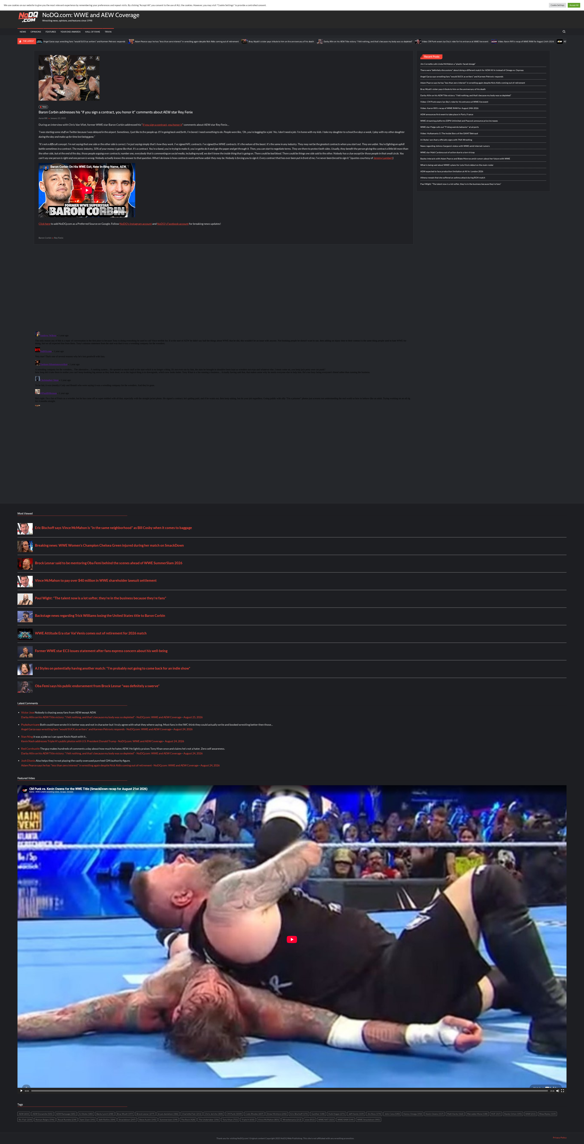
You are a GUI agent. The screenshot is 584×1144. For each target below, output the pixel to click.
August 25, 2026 (193, 717)
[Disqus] (223, 368)
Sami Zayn (87, 1119)
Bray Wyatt (125, 1114)
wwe (310, 1119)
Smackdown (127, 1119)
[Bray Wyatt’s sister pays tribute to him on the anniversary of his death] (120, 41)
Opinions (36, 31)
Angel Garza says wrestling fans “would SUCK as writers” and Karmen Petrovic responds (461, 76)
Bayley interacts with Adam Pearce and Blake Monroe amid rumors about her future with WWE (465, 158)
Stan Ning (27, 736)
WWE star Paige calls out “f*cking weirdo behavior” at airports (449, 127)
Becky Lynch (104, 1114)
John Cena (392, 1114)
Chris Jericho (214, 1114)
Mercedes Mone (477, 1114)
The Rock (188, 1119)
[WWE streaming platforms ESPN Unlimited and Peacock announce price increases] (497, 41)
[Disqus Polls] (224, 288)
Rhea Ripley (547, 1114)
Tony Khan (230, 1119)
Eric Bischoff (299, 1114)
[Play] (21, 1090)
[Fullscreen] (562, 1090)
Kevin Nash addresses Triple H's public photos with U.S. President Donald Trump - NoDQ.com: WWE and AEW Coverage (92, 741)
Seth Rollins (107, 1119)
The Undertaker (209, 1119)
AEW (24, 1114)
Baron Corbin (45, 237)
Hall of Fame (92, 31)
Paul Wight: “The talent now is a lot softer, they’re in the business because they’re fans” (460, 184)
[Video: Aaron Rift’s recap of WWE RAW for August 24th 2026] (369, 41)
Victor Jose (27, 712)
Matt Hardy (455, 1114)
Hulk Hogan (336, 1114)
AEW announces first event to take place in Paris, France (465, 41)
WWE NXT (326, 1119)
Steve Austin (147, 1119)
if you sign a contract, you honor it (162, 124)
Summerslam (168, 1119)
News (23, 31)
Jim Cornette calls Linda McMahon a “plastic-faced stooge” (447, 64)
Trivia (108, 31)
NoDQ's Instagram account (136, 223)
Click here (44, 223)
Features (51, 31)
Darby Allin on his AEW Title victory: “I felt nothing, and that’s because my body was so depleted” (243, 41)
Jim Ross (374, 1114)
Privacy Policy (560, 1137)
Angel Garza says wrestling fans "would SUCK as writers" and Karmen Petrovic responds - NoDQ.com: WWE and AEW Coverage (96, 729)
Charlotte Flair (191, 1114)
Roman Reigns (45, 1119)
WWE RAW (345, 1119)
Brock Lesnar (145, 1114)
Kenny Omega (412, 1114)
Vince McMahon (268, 1119)
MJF (496, 1114)
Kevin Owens (434, 1114)
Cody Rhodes (254, 1114)
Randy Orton (513, 1114)
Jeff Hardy (356, 1114)
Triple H (248, 1119)
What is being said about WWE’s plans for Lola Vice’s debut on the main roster (457, 165)
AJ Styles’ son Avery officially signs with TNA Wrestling (446, 139)
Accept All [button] (574, 5)
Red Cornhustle (30, 748)
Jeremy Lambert (383, 158)
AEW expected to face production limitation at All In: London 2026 (451, 171)
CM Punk (234, 1114)
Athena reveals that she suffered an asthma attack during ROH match (452, 177)
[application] (292, 939)
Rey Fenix (58, 237)
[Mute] (557, 1090)
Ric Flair (25, 1119)
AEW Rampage (65, 1114)
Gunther (318, 1114)
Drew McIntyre (277, 1114)
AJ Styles (86, 1114)
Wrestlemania (292, 1119)
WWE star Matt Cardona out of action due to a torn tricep (447, 152)
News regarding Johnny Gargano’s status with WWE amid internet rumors (455, 146)
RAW (530, 1114)
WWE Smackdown (368, 1119)
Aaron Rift (43, 118)
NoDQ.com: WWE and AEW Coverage (90, 15)
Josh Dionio (28, 760)
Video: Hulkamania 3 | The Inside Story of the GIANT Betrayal (449, 133)
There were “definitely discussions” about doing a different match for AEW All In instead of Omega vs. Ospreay (472, 70)
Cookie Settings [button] (557, 5)
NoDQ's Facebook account (173, 223)
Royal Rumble (67, 1119)
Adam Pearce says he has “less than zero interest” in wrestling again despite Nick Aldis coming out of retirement (62, 41)
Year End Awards (70, 31)
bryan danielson (168, 1114)
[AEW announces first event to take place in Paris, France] (435, 41)
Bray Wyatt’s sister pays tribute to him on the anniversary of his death (156, 41)
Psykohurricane (30, 724)
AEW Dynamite (42, 1114)
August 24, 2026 (183, 729)
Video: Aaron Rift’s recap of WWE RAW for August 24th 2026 (401, 41)
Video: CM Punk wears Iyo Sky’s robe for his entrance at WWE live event (330, 41)
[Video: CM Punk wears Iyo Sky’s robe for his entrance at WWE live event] (293, 41)
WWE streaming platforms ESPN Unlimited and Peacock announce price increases (538, 41)
